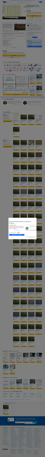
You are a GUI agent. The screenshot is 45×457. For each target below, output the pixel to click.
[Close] (35, 218)
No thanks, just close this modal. (32, 237)
